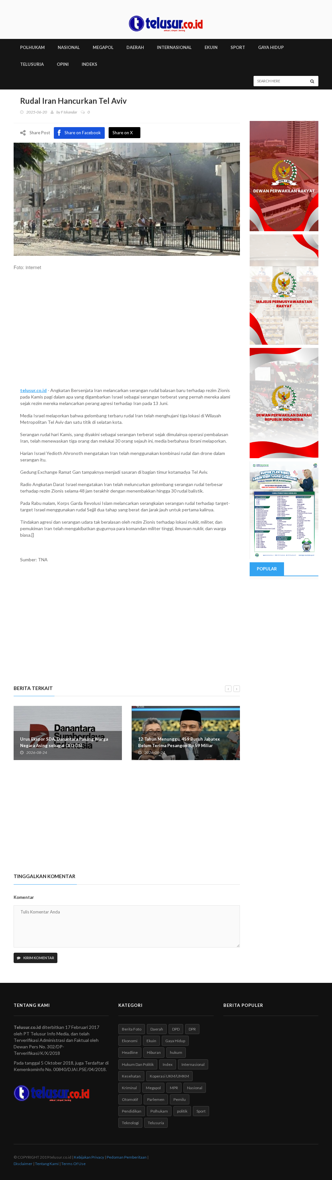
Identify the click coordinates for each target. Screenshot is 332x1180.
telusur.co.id (33, 390)
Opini (63, 64)
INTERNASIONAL (174, 47)
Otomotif (130, 1099)
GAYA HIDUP (271, 47)
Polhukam (159, 1111)
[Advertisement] (127, 332)
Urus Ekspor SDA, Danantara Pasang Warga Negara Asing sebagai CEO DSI (64, 742)
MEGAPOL (103, 47)
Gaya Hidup (175, 1040)
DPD (176, 1029)
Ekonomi (129, 1040)
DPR (192, 1029)
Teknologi (130, 1122)
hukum (176, 1052)
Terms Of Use (73, 1163)
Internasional (193, 1064)
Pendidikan (131, 1111)
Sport (201, 1111)
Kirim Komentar (38, 958)
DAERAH (135, 47)
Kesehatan (131, 1076)
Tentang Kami (47, 1163)
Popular (267, 568)
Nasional (194, 1087)
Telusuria (156, 1122)
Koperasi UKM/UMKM (169, 1076)
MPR (174, 1087)
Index (167, 1064)
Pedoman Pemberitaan (127, 1157)
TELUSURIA (32, 64)
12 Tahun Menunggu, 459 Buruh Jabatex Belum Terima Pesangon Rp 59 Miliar (179, 742)
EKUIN (211, 47)
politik (182, 1111)
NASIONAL (69, 47)
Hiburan (154, 1052)
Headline (130, 1052)
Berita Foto (131, 1029)
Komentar (24, 897)
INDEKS (89, 64)
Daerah (156, 1029)
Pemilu (179, 1099)
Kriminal (129, 1087)
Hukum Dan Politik (138, 1064)
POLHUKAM (32, 47)
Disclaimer (23, 1163)
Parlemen (155, 1099)
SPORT (238, 47)
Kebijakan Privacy (89, 1157)
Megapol (153, 1087)
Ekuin (151, 1040)
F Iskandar (69, 112)
